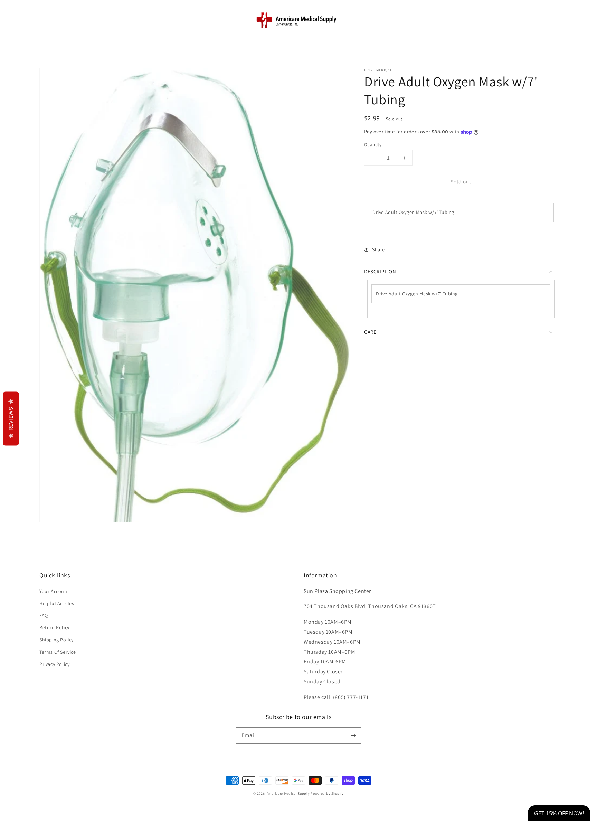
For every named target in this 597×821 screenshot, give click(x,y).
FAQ (43, 615)
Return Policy (54, 627)
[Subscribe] (353, 735)
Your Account (54, 591)
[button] (47, 19)
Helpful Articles (56, 603)
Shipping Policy (56, 639)
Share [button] (378, 249)
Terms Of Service (57, 652)
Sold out (461, 181)
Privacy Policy (54, 664)
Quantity (372, 145)
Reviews (11, 419)
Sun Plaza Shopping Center (337, 591)
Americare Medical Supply (288, 793)
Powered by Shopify (327, 793)
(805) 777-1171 (351, 697)
